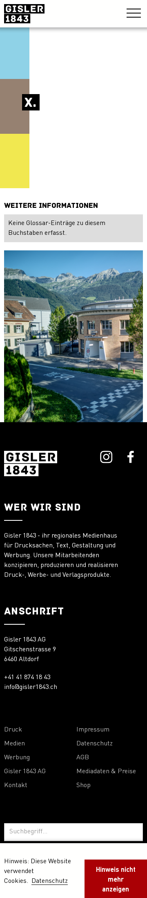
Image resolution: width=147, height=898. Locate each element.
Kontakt (15, 785)
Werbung (17, 757)
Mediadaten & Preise (106, 771)
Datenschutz (94, 743)
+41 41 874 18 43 (27, 677)
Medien (14, 743)
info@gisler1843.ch (30, 687)
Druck (13, 730)
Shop (83, 785)
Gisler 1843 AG (25, 771)
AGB (82, 757)
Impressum (92, 730)
